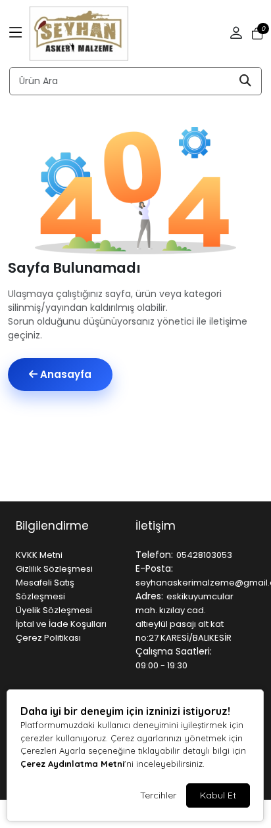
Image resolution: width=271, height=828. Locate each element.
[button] (16, 33)
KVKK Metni (39, 555)
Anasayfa (64, 374)
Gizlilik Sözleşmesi (54, 569)
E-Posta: (154, 568)
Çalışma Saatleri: (174, 651)
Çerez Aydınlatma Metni (72, 763)
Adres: (149, 596)
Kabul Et (218, 795)
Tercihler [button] (158, 795)
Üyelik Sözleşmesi (54, 610)
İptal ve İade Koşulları (61, 624)
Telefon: (154, 554)
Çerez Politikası (48, 638)
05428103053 (204, 555)
